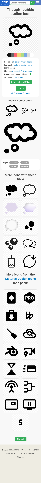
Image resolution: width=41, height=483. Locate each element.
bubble (24, 163)
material (24, 166)
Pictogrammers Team (22, 62)
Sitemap (20, 457)
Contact (36, 450)
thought (14, 163)
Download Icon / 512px (20, 82)
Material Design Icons (23, 65)
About (27, 450)
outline (13, 166)
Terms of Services (27, 453)
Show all (20, 439)
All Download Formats (20, 93)
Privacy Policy (11, 453)
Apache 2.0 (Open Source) (23, 71)
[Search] (32, 3)
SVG (19, 88)
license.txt (19, 77)
